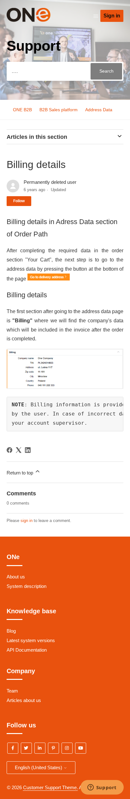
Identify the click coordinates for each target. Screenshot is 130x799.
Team (12, 690)
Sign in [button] (111, 15)
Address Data (98, 109)
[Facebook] (9, 450)
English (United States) (39, 767)
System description (26, 586)
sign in (26, 520)
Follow (19, 201)
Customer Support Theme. (50, 787)
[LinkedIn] (28, 450)
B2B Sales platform (58, 109)
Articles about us (24, 700)
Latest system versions (31, 640)
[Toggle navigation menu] (95, 16)
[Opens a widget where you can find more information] (102, 788)
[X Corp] (18, 450)
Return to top (20, 472)
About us (16, 576)
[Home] (38, 20)
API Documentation (27, 650)
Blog (11, 631)
